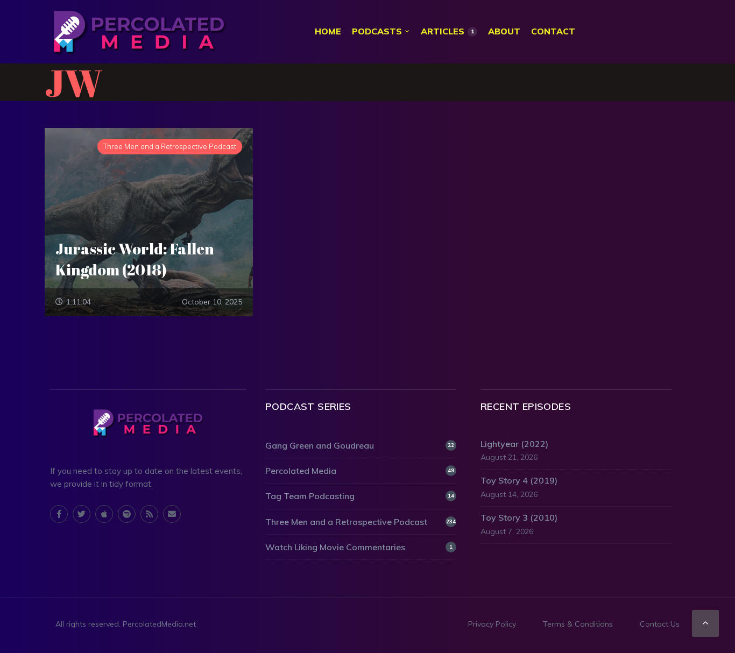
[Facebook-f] (59, 514)
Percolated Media (359, 470)
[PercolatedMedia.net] (139, 31)
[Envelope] (172, 514)
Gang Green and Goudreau (359, 445)
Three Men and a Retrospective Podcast (360, 521)
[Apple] (104, 514)
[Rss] (149, 514)
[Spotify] (127, 514)
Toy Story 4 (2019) (518, 480)
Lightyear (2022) (514, 443)
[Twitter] (81, 514)
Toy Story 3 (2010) (518, 517)
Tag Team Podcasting (359, 496)
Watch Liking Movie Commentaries (359, 547)
